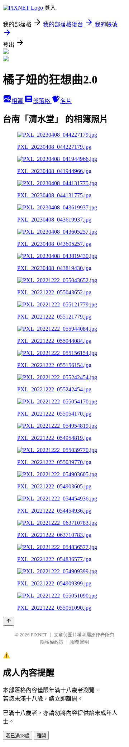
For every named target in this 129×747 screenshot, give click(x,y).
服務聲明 (79, 642)
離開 (41, 735)
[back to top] (8, 621)
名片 (66, 101)
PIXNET (39, 634)
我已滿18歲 (17, 735)
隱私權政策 (51, 642)
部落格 (42, 101)
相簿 (17, 101)
